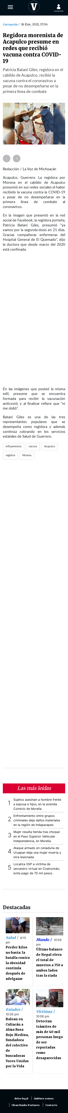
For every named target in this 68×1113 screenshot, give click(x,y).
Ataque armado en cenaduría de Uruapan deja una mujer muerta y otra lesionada (37, 852)
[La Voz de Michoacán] (34, 5)
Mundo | (44, 939)
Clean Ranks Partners (26, 1105)
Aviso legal (21, 1098)
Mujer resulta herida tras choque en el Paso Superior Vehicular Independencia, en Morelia (36, 836)
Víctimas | (45, 1011)
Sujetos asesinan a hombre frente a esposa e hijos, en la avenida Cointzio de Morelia (37, 804)
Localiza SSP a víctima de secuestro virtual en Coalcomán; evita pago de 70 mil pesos (36, 868)
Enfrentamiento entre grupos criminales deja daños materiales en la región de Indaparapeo (36, 820)
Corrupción (10, 24)
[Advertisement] (34, 616)
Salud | (12, 937)
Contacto (51, 1105)
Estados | (14, 1009)
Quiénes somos (44, 1098)
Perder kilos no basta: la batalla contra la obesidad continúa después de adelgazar (18, 963)
